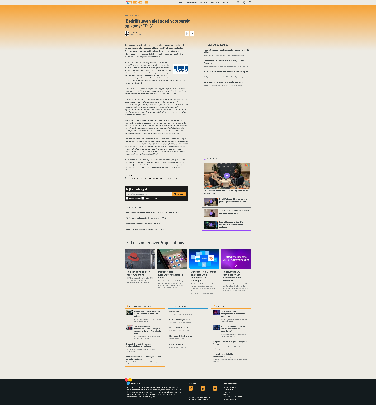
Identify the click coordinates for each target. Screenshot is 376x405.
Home (181, 2)
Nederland (152, 178)
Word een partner (230, 387)
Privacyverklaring (230, 399)
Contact (226, 394)
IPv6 (140, 178)
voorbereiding (172, 178)
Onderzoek (159, 178)
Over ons (226, 392)
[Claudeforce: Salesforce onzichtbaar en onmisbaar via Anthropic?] (204, 259)
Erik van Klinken (132, 285)
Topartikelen (191, 2)
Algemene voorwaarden (232, 397)
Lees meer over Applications (157, 242)
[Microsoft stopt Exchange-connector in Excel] (172, 259)
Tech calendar (180, 306)
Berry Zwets (195, 293)
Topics (202, 2)
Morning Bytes (135, 198)
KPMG (130, 175)
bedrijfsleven (134, 178)
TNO (165, 178)
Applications (134, 16)
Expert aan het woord (140, 306)
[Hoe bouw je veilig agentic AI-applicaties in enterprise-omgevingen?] (216, 331)
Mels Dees (161, 288)
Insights (213, 2)
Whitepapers (222, 306)
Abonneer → (179, 194)
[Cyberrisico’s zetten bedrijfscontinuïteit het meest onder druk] (216, 316)
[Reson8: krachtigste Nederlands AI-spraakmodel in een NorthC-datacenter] (129, 316)
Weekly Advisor (151, 198)
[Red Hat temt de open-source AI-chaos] (140, 259)
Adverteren (228, 390)
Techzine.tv (212, 158)
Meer (224, 2)
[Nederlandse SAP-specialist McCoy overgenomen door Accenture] (236, 259)
